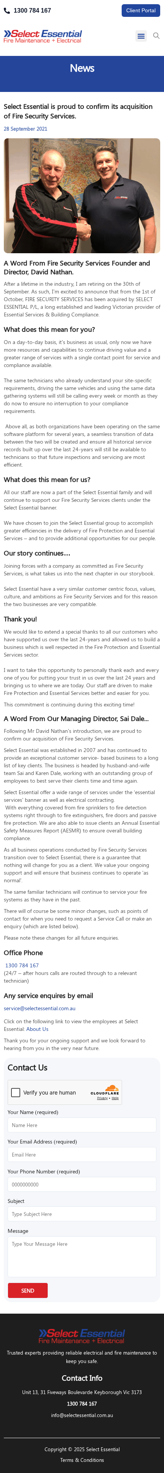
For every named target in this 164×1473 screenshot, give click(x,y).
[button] (141, 36)
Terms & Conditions (82, 1460)
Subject (16, 1200)
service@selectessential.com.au (40, 1008)
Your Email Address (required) (42, 1141)
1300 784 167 (21, 965)
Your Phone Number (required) (44, 1171)
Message (18, 1230)
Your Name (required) (33, 1112)
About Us (37, 1028)
